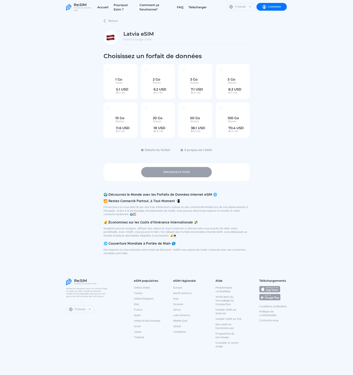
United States (142, 288)
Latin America (181, 315)
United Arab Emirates (147, 321)
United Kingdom (144, 299)
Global (177, 326)
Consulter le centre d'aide (227, 345)
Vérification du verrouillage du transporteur (224, 301)
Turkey (138, 293)
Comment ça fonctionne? (149, 7)
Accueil (102, 7)
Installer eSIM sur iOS (228, 319)
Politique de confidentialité (267, 313)
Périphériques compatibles (223, 290)
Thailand (139, 337)
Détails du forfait (157, 150)
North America (182, 293)
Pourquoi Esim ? (121, 7)
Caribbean (179, 332)
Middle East (180, 321)
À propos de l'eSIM (198, 150)
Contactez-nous (269, 320)
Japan (137, 332)
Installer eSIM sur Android (225, 312)
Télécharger (197, 7)
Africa (177, 310)
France (138, 310)
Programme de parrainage (224, 336)
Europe (177, 288)
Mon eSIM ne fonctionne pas (224, 326)
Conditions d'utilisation (273, 306)
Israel (137, 326)
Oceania (178, 304)
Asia (176, 299)
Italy (136, 304)
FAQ (180, 7)
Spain (137, 315)
